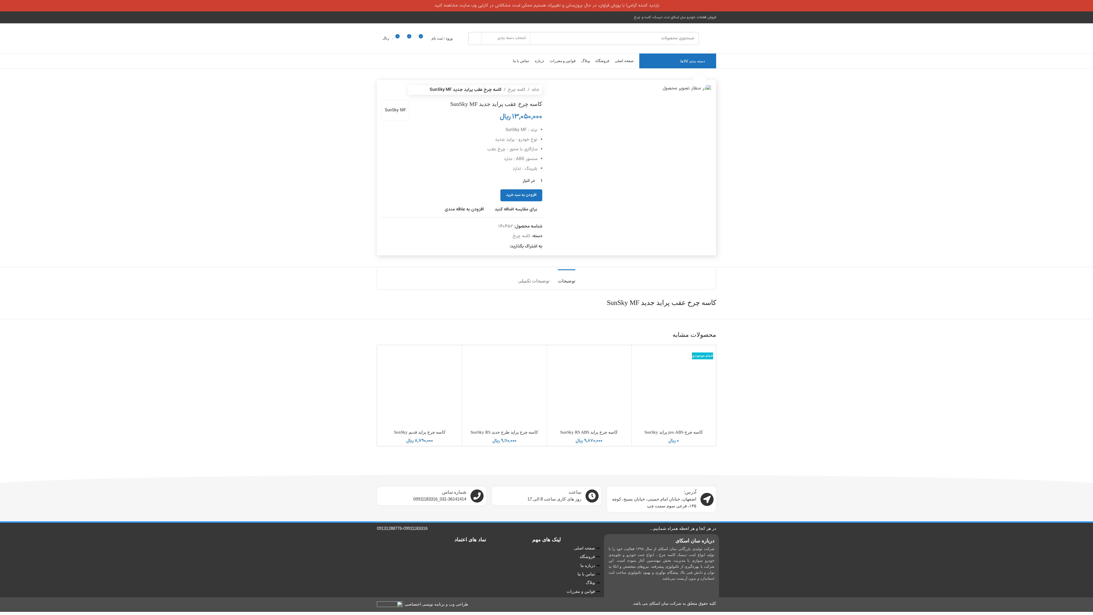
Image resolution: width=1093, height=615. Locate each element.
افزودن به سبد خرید (521, 195)
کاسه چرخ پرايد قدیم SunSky (419, 432)
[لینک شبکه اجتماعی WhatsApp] (506, 246)
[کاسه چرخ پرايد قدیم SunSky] (419, 387)
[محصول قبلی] (399, 90)
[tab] (566, 278)
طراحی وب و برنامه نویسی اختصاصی (436, 604)
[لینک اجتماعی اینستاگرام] (380, 17)
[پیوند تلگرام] (499, 246)
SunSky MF (395, 110)
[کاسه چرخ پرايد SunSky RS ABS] (589, 387)
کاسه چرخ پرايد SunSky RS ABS (589, 432)
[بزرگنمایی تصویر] (700, 80)
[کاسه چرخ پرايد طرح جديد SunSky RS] (504, 387)
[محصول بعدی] (385, 90)
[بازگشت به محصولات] (392, 90)
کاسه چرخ (516, 90)
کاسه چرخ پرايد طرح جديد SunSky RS (504, 432)
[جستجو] (474, 38)
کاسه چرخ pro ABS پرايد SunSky (673, 432)
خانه (535, 90)
